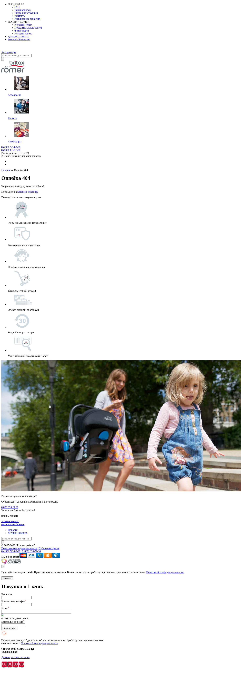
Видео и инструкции (26, 12)
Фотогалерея (21, 30)
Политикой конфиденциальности (165, 572)
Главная (5, 170)
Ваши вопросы (22, 10)
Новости (13, 529)
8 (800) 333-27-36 (10, 150)
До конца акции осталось (15, 657)
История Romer (23, 24)
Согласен (7, 578)
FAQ (17, 7)
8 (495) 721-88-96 (10, 147)
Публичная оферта (49, 548)
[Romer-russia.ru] (6, 49)
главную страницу (27, 191)
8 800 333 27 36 (9, 507)
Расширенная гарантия (27, 18)
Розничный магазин (19, 39)
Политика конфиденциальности (19, 548)
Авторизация (8, 52)
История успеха (23, 33)
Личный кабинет (17, 532)
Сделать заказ (10, 628)
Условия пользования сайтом (51, 545)
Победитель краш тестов (28, 27)
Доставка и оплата (18, 36)
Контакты (19, 15)
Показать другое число (16, 618)
